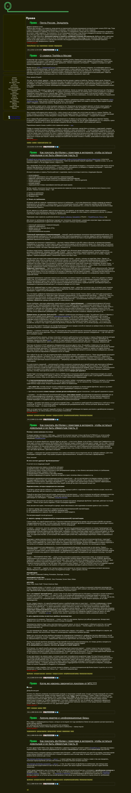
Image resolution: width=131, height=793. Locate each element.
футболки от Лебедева (62, 773)
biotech (14, 92)
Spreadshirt (76, 217)
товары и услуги (58, 415)
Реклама (14, 81)
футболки (30, 415)
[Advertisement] (14, 42)
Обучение (14, 90)
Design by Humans (33, 773)
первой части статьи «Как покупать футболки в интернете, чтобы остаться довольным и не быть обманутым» (64, 159)
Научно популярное (14, 89)
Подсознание (14, 87)
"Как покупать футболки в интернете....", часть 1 (42, 759)
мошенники (66, 731)
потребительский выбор (71, 415)
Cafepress (68, 217)
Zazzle (62, 217)
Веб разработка (14, 102)
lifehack (14, 108)
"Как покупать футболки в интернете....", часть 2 (42, 764)
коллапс (51, 46)
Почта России (31, 46)
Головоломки (14, 94)
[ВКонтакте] (56, 50)
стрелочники (43, 46)
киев (72, 731)
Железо (14, 103)
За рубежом (14, 98)
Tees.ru (101, 217)
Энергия (14, 97)
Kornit (49, 340)
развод (40, 708)
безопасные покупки (86, 415)
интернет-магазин (39, 415)
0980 (44, 708)
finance (14, 100)
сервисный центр (43, 142)
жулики (59, 731)
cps (50, 142)
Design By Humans (61, 497)
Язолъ (14, 84)
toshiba (29, 142)
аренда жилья (51, 731)
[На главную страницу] (36, 13)
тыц (72, 125)
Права (33, 22)
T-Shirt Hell (106, 773)
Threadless (106, 772)
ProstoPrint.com (93, 217)
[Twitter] (57, 50)
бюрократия (58, 46)
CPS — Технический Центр (46, 67)
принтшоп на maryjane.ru (62, 316)
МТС (28, 708)
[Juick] (59, 50)
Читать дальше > (32, 43)
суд (38, 46)
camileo (34, 142)
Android (14, 105)
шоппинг (49, 415)
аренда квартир (41, 731)
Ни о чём (14, 79)
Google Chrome (14, 106)
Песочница (14, 85)
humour (14, 77)
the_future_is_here (14, 82)
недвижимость (31, 731)
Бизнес (14, 95)
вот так (48, 613)
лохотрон (34, 708)
